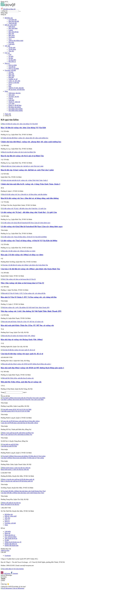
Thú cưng (12, 95)
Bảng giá (7, 533)
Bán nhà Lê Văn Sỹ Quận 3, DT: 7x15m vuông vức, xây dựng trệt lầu (29, 297)
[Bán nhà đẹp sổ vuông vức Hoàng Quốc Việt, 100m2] (18, 336)
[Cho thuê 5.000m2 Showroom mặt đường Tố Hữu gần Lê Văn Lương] (23, 456)
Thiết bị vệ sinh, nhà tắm (16, 88)
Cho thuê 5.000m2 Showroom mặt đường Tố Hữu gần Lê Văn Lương (22, 458)
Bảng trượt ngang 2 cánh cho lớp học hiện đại (15, 469)
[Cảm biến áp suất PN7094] (9, 444)
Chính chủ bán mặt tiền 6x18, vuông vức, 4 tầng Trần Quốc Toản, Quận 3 (30, 184)
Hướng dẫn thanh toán (11, 545)
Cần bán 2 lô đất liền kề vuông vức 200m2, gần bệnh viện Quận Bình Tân (30, 269)
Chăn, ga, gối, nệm (14, 81)
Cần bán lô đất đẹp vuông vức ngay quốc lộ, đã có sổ (22, 354)
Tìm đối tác (12, 67)
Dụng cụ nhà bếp (14, 82)
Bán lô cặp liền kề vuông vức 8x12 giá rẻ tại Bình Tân (22, 156)
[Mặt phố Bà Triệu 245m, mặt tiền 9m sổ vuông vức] (17, 378)
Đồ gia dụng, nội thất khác (17, 89)
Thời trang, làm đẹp (15, 93)
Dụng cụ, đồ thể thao (15, 105)
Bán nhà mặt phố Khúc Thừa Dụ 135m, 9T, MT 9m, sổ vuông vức (27, 325)
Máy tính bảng (13, 28)
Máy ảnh (11, 33)
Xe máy (11, 56)
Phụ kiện (11, 42)
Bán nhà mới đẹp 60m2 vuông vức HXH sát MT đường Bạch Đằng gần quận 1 (32, 368)
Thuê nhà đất (13, 23)
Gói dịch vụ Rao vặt (9, 9)
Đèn (10, 86)
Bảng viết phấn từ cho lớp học (10, 504)
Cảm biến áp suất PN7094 (9, 446)
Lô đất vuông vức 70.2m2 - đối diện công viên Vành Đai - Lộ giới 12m (29, 212)
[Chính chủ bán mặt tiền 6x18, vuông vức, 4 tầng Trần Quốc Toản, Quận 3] (24, 180)
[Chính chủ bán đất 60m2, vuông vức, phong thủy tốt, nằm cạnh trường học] (24, 138)
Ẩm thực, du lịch (14, 96)
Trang (3, 392)
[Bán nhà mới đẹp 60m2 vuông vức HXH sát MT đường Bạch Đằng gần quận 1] (26, 364)
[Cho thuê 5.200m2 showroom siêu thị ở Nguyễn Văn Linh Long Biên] (23, 398)
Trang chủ (8, 114)
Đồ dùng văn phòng (15, 107)
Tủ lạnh (11, 72)
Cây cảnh (11, 103)
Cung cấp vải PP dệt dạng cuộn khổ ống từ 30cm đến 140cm (19, 423)
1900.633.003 (5, 550)
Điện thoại (12, 26)
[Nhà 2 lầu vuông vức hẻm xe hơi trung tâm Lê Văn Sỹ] (18, 279)
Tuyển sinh (12, 47)
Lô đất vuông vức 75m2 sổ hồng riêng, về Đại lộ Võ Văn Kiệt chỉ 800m (29, 241)
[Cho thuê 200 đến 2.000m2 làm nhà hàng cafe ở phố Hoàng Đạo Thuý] (23, 491)
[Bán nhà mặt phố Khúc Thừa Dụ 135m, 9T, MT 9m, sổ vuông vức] (22, 321)
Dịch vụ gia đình (14, 68)
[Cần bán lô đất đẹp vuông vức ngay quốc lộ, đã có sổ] (18, 350)
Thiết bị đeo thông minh (16, 40)
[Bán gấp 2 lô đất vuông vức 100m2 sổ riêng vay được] (18, 251)
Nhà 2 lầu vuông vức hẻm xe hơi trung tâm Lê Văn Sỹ (22, 283)
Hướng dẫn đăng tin (11, 544)
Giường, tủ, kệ (13, 79)
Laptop (11, 30)
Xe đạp (11, 58)
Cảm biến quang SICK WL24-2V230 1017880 (15, 411)
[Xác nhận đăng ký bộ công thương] (12, 569)
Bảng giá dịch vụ (10, 535)
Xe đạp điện (12, 60)
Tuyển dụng (12, 49)
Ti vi (10, 39)
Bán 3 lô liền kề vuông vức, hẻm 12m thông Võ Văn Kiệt (23, 128)
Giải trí (11, 98)
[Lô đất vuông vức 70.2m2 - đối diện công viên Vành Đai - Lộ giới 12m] (23, 208)
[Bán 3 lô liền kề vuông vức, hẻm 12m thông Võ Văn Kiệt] (19, 124)
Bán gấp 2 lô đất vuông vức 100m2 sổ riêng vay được (22, 255)
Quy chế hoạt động (10, 537)
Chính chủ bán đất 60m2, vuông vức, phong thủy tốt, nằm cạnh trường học (31, 142)
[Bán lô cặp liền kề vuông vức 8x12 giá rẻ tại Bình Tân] (18, 152)
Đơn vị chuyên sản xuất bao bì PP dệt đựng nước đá (17, 481)
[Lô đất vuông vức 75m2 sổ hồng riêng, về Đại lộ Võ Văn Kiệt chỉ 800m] (24, 237)
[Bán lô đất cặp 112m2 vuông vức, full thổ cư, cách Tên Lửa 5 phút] (22, 166)
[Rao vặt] (8, 6)
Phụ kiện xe (12, 61)
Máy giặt (11, 74)
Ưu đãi (7, 540)
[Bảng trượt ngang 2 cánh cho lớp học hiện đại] (15, 468)
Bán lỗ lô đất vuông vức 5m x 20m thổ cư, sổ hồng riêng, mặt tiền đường (30, 198)
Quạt (10, 84)
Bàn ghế (11, 77)
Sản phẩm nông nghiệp (16, 110)
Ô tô (10, 54)
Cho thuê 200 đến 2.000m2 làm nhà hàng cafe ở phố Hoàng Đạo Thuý (22, 493)
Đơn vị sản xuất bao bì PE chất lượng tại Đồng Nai (16, 434)
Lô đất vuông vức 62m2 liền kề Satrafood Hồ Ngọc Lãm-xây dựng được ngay (32, 226)
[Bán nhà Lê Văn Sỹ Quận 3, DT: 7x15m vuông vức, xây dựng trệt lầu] (23, 293)
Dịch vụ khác (13, 65)
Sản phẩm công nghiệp (16, 109)
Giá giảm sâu (13, 19)
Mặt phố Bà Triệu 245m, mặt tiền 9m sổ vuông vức (21, 382)
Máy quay (12, 35)
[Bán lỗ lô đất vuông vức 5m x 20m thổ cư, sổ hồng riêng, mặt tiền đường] (24, 194)
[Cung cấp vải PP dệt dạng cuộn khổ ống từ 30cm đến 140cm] (20, 421)
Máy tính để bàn (14, 32)
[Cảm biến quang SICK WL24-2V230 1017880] (16, 409)
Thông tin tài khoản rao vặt (13, 542)
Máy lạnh (11, 75)
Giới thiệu (8, 531)
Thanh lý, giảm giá (14, 102)
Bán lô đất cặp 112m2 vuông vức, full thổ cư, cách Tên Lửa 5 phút (27, 170)
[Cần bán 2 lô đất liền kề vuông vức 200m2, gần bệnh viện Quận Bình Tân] (24, 265)
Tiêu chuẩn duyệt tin (11, 538)
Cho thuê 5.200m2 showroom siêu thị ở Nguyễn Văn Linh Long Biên (22, 399)
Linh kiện (11, 44)
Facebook (8, 555)
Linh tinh (11, 100)
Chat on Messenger (18, 588)
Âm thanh (12, 37)
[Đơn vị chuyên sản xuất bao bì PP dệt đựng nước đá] (17, 479)
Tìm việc (11, 51)
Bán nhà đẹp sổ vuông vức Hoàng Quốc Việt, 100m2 (22, 339)
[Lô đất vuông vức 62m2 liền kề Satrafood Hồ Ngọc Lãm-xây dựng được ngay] (25, 223)
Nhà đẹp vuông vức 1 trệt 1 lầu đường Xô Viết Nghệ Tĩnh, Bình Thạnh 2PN (31, 311)
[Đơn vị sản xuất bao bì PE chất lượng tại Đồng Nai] (17, 433)
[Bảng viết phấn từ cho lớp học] (11, 503)
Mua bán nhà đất (14, 21)
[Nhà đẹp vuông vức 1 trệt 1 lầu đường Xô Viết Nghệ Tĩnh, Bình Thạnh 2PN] (25, 307)
